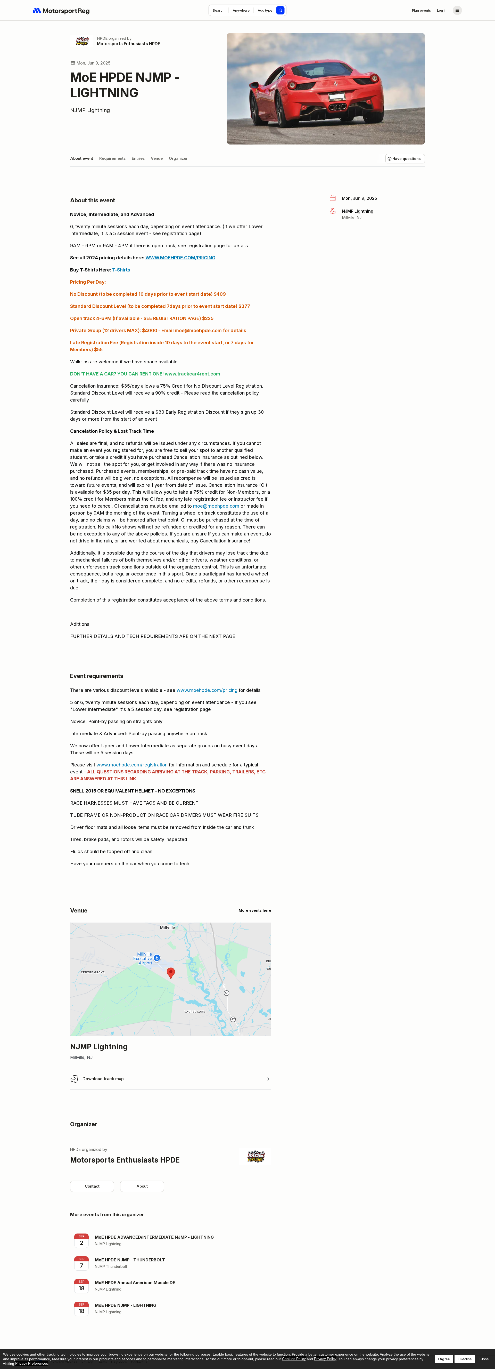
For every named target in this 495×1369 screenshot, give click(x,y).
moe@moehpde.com (216, 506)
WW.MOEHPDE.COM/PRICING (182, 257)
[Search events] (280, 10)
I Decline (465, 1359)
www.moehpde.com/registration (132, 764)
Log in (442, 10)
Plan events (421, 10)
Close (484, 1359)
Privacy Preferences (31, 1363)
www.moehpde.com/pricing (207, 690)
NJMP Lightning (90, 110)
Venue (157, 158)
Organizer (178, 158)
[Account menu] (457, 10)
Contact (92, 1186)
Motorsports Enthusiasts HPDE (128, 43)
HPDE (102, 38)
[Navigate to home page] (61, 10)
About (142, 1186)
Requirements (112, 158)
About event (81, 158)
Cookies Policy (294, 1359)
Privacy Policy (325, 1359)
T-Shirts (121, 270)
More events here (255, 910)
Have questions (406, 158)
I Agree (444, 1359)
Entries (138, 158)
